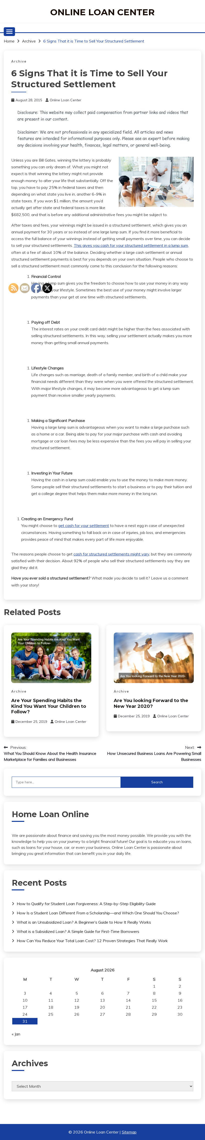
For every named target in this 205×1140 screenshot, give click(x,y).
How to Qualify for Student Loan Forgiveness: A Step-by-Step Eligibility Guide (86, 903)
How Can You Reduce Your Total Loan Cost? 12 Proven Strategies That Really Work (92, 940)
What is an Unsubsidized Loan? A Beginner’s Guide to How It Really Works (84, 922)
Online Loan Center (102, 12)
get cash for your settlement (83, 525)
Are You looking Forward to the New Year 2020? (151, 703)
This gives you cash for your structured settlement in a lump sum (131, 245)
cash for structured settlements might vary (111, 553)
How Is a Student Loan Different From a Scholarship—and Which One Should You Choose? (98, 912)
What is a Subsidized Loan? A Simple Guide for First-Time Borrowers (78, 931)
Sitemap (129, 1131)
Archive (19, 61)
